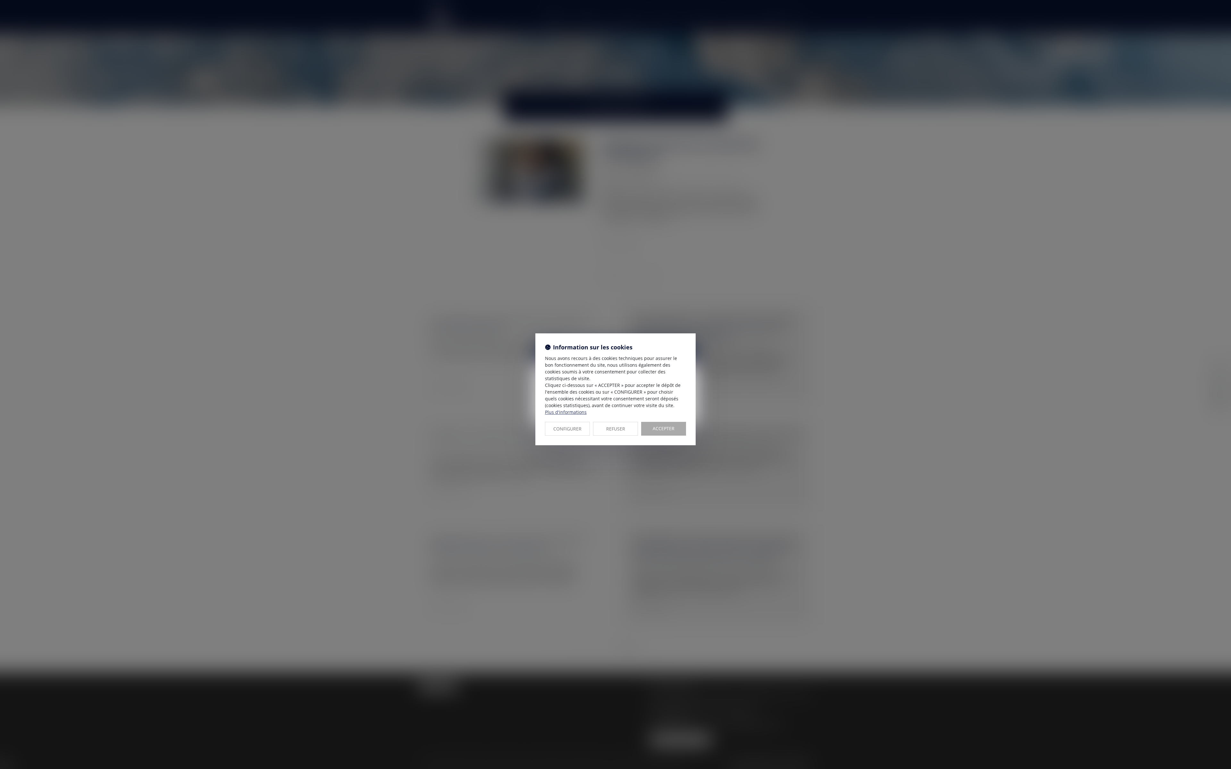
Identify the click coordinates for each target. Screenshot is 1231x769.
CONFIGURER (567, 429)
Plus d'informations (566, 412)
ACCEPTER (663, 428)
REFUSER (615, 429)
